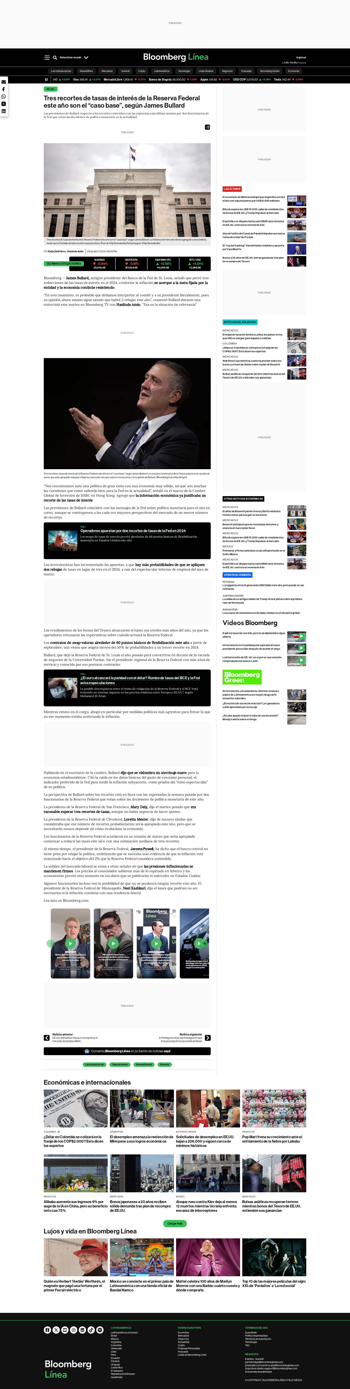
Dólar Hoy (183, 1338)
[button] (207, 127)
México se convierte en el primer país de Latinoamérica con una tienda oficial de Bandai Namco (142, 1285)
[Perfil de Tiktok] (91, 1330)
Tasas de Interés (120, 1064)
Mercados (183, 1335)
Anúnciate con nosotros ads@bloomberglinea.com (272, 1365)
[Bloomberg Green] (264, 677)
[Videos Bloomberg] (264, 623)
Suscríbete (251, 1332)
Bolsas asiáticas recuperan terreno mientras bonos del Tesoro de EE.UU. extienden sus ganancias (271, 1206)
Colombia (116, 1345)
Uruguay (115, 1364)
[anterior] (47, 1038)
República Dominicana (123, 1373)
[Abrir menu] (47, 57)
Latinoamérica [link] (161, 71)
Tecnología (251, 1342)
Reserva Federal (144, 1064)
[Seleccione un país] (86, 57)
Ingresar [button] (301, 57)
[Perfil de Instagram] (73, 1330)
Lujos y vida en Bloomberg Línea (90, 1231)
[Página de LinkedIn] (82, 1330)
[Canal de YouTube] (65, 1330)
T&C (247, 1345)
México (115, 1338)
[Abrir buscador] (55, 57)
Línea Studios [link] (206, 71)
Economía (183, 1332)
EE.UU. (51, 89)
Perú (113, 1354)
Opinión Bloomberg (237, 574)
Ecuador (115, 1358)
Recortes (164, 1064)
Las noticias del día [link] (61, 71)
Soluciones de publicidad (258, 1371)
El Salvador (117, 1370)
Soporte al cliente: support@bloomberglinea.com (271, 1368)
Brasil (114, 1335)
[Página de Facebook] (47, 1330)
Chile (113, 1351)
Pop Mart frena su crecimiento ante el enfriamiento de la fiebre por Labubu (272, 1139)
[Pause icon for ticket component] (46, 79)
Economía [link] (293, 71)
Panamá (115, 1361)
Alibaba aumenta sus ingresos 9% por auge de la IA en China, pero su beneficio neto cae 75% (76, 1206)
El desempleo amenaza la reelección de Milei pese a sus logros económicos (141, 1139)
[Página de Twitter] (56, 1330)
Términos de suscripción (258, 1338)
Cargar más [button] (175, 1223)
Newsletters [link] (86, 71)
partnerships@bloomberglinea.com (264, 1362)
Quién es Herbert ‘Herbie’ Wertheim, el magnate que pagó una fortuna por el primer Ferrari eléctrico (74, 1285)
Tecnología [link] (184, 71)
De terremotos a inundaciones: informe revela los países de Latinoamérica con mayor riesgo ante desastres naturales (251, 695)
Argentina (116, 1342)
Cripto (181, 1345)
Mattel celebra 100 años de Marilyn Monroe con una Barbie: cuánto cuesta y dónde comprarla (208, 1285)
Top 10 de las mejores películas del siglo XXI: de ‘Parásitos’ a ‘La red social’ (274, 1283)
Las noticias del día (94, 1064)
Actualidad (183, 1342)
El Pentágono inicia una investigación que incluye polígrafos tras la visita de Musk (180, 1039)
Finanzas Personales (189, 1348)
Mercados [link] (107, 71)
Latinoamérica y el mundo (124, 1332)
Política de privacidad (256, 1335)
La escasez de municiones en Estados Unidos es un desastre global (261, 613)
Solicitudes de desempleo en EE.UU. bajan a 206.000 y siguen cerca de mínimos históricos (205, 1141)
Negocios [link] (227, 71)
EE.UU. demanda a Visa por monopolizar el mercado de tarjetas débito (75, 1039)
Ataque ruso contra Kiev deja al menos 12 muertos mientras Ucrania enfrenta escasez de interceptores (206, 1206)
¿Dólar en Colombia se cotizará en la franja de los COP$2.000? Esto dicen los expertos (73, 1141)
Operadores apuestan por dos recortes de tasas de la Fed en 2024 (133, 531)
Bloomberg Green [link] (269, 71)
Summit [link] (125, 71)
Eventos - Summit (254, 1358)
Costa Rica (116, 1367)
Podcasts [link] (246, 71)
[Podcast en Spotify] (100, 1330)
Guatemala (116, 1377)
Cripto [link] (141, 71)
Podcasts (183, 1351)
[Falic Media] (284, 62)
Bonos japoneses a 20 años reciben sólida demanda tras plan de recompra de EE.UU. (140, 1206)
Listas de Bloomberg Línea (192, 1354)
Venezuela (116, 1348)
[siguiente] (208, 1038)
